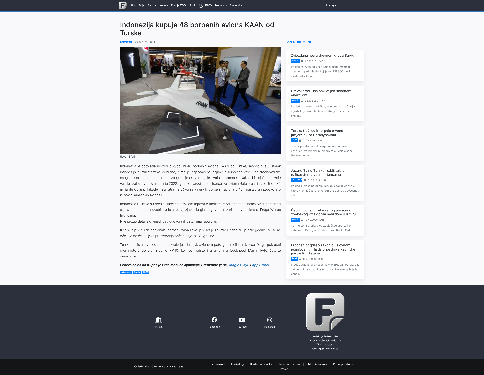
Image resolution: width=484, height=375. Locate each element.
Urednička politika (261, 364)
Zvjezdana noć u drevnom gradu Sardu (322, 55)
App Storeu (261, 265)
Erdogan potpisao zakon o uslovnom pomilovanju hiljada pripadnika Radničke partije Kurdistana (323, 249)
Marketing (237, 364)
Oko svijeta (297, 179)
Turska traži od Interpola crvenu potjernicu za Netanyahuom (317, 133)
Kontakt (283, 368)
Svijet (294, 140)
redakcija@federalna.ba (325, 348)
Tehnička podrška (289, 364)
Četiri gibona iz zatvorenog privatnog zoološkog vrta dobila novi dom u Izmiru (323, 212)
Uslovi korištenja (317, 364)
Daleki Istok (126, 42)
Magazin (295, 60)
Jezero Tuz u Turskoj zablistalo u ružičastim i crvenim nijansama (318, 173)
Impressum (218, 364)
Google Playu (238, 265)
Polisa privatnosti (344, 364)
